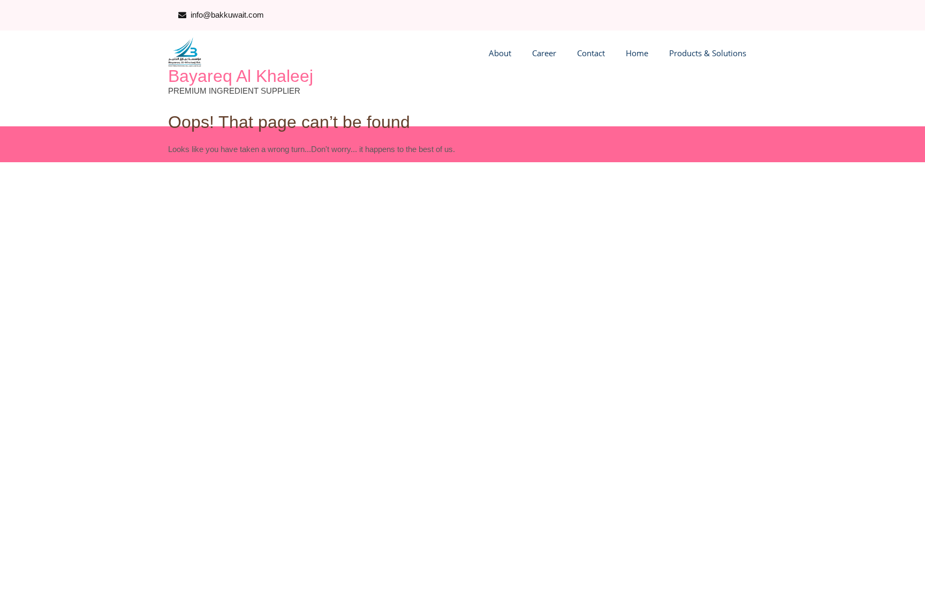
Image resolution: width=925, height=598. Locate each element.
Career (544, 53)
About (500, 53)
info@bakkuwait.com (227, 14)
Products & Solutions (707, 53)
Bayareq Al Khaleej (240, 76)
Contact (591, 53)
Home (637, 53)
